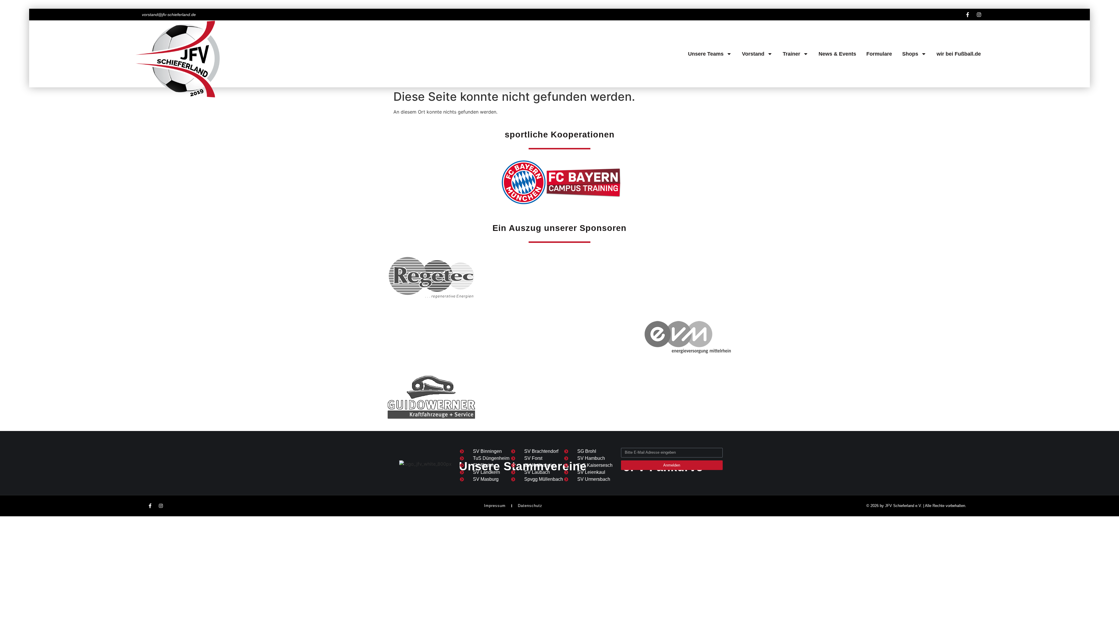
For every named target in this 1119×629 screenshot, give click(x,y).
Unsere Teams (706, 54)
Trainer (791, 54)
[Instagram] (979, 15)
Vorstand (753, 54)
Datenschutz (530, 505)
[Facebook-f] (967, 15)
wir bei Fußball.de (959, 54)
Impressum (495, 505)
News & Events (837, 54)
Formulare (879, 54)
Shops (910, 54)
